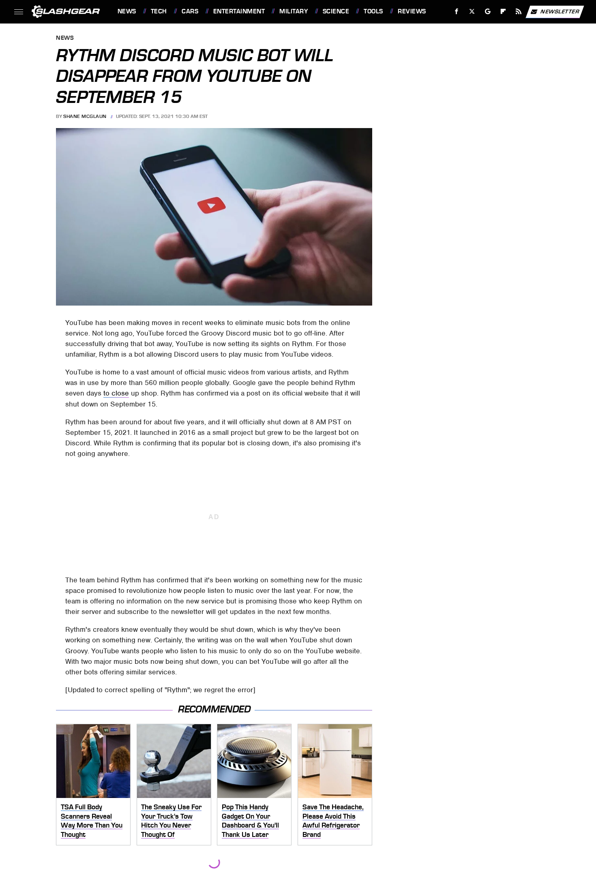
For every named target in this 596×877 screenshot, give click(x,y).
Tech (159, 11)
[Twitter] (472, 11)
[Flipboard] (503, 11)
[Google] (487, 11)
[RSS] (518, 11)
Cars (190, 11)
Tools (373, 11)
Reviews (412, 11)
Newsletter (560, 11)
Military (293, 11)
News (127, 11)
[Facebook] (457, 11)
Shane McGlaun (85, 116)
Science (336, 11)
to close (116, 393)
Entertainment (239, 11)
